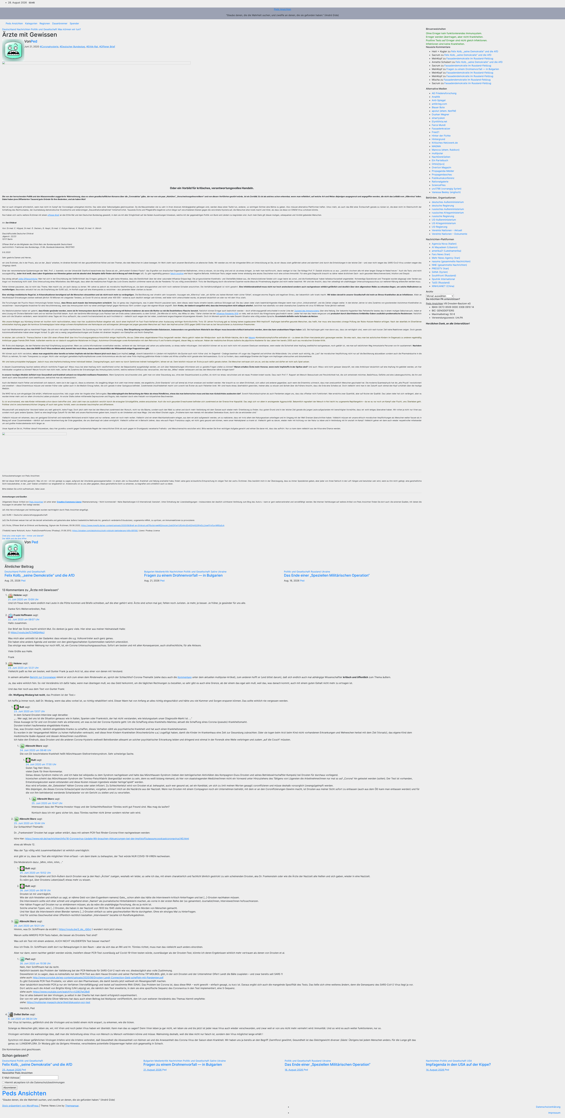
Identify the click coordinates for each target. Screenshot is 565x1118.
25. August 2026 (12, 1069)
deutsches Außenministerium (448, 202)
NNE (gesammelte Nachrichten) (449, 264)
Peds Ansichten (282, 9)
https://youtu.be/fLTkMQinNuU (28, 632)
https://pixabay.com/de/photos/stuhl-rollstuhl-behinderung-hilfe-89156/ (105, 530)
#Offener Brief (107, 46)
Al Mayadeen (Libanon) (445, 247)
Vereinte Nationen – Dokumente (449, 233)
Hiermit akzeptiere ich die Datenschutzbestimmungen (34, 1082)
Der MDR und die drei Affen (14, 538)
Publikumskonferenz (443, 178)
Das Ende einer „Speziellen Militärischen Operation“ (327, 575)
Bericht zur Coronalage (43, 677)
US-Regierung (439, 226)
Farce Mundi (439, 125)
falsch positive (176, 273)
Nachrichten (24, 29)
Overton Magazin (441, 167)
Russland (316, 571)
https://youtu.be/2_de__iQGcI (75, 929)
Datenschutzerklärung (548, 1106)
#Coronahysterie (49, 46)
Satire (214, 571)
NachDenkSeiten (441, 156)
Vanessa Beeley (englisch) (446, 192)
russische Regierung (443, 216)
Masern (252, 337)
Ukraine (222, 571)
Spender (74, 23)
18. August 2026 (294, 1069)
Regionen (45, 23)
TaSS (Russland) (441, 282)
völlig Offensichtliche (27, 279)
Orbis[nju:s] (438, 163)
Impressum (554, 1112)
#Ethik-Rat (92, 46)
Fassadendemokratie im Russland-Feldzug (469, 58)
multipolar (437, 153)
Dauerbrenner (59, 23)
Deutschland (9, 29)
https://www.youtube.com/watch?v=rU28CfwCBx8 (61, 991)
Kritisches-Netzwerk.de (445, 142)
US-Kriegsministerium (444, 223)
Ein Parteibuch (440, 160)
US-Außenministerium (444, 219)
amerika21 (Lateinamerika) (446, 250)
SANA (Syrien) (440, 271)
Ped (34, 41)
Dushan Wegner (440, 114)
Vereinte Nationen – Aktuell (447, 230)
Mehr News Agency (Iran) (446, 257)
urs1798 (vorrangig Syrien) (446, 188)
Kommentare (185, 677)
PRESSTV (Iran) (440, 268)
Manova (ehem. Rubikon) (446, 149)
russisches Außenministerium (448, 209)
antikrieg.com (439, 103)
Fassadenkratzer (441, 128)
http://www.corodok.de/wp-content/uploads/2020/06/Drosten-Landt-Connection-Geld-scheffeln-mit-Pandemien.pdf (98, 977)
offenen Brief (53, 215)
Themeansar (72, 1105)
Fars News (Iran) (441, 254)
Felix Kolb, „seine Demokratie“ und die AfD (40, 575)
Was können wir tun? (69, 29)
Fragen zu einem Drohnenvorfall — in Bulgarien (183, 575)
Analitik (436, 96)
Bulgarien (149, 571)
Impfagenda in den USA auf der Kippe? (458, 1064)
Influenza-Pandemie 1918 (227, 313)
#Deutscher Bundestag (72, 46)
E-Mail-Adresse (10, 1077)
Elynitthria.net (439, 121)
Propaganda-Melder (443, 170)
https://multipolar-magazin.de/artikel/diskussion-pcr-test (58, 1002)
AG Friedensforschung (444, 93)
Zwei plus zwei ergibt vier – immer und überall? (23, 536)
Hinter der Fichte (441, 135)
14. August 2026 (435, 1069)
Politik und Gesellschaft (44, 29)
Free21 (435, 132)
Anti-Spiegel (439, 100)
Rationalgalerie (440, 181)
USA (469, 1060)
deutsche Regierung (443, 205)
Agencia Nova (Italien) (444, 243)
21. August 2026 (152, 1069)
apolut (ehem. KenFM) (444, 110)
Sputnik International (443, 279)
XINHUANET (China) (443, 286)
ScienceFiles (439, 185)
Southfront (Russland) (444, 275)
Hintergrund (438, 139)
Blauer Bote (438, 107)
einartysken (438, 117)
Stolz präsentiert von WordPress (20, 1105)
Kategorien (31, 23)
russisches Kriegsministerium (448, 212)
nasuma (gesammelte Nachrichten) (451, 261)
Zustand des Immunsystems (306, 311)
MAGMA (436, 146)
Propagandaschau (442, 174)
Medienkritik (162, 571)
